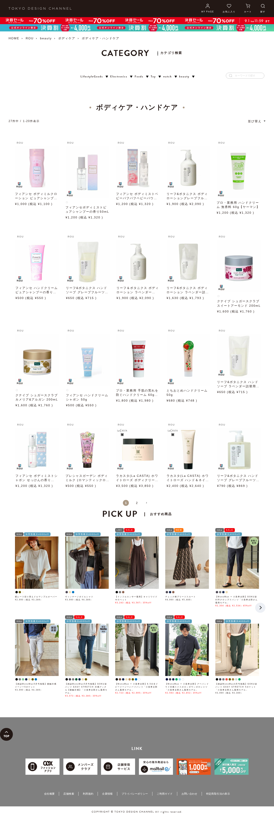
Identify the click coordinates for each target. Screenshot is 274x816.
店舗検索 (68, 793)
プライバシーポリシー (135, 793)
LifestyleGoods (91, 77)
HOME (14, 38)
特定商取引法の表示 (218, 793)
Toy (153, 77)
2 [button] (137, 503)
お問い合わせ (189, 793)
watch (167, 77)
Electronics (118, 77)
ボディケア (66, 38)
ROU (30, 38)
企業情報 (107, 793)
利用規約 (88, 793)
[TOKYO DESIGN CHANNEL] (40, 8)
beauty (46, 38)
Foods (139, 77)
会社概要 (49, 793)
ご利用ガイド (165, 793)
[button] (148, 505)
